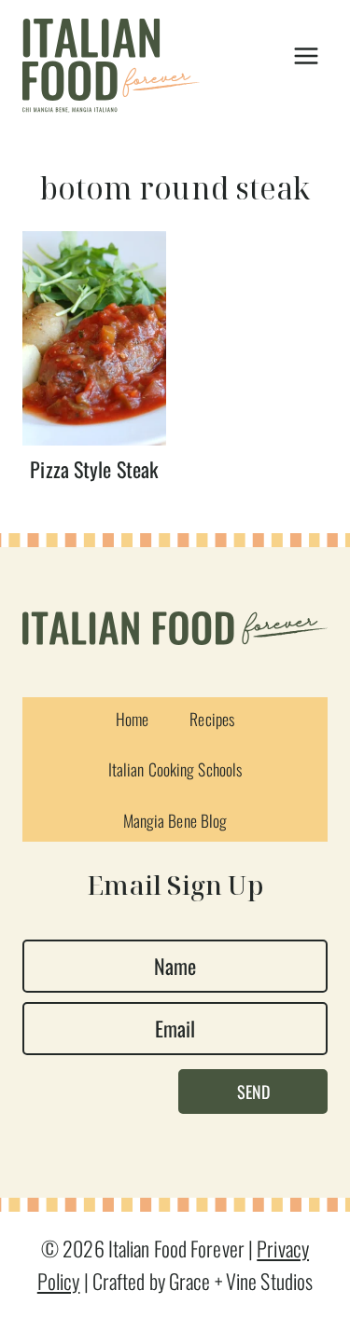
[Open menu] (306, 56)
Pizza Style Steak (94, 469)
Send (253, 1091)
